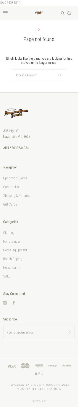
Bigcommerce (43, 384)
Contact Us (11, 187)
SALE (6, 276)
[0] (69, 13)
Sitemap (39, 401)
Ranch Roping (12, 259)
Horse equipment (15, 250)
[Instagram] (5, 303)
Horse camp (11, 268)
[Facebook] (14, 303)
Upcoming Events (15, 178)
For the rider (11, 241)
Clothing (9, 233)
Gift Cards (10, 204)
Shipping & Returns (16, 196)
